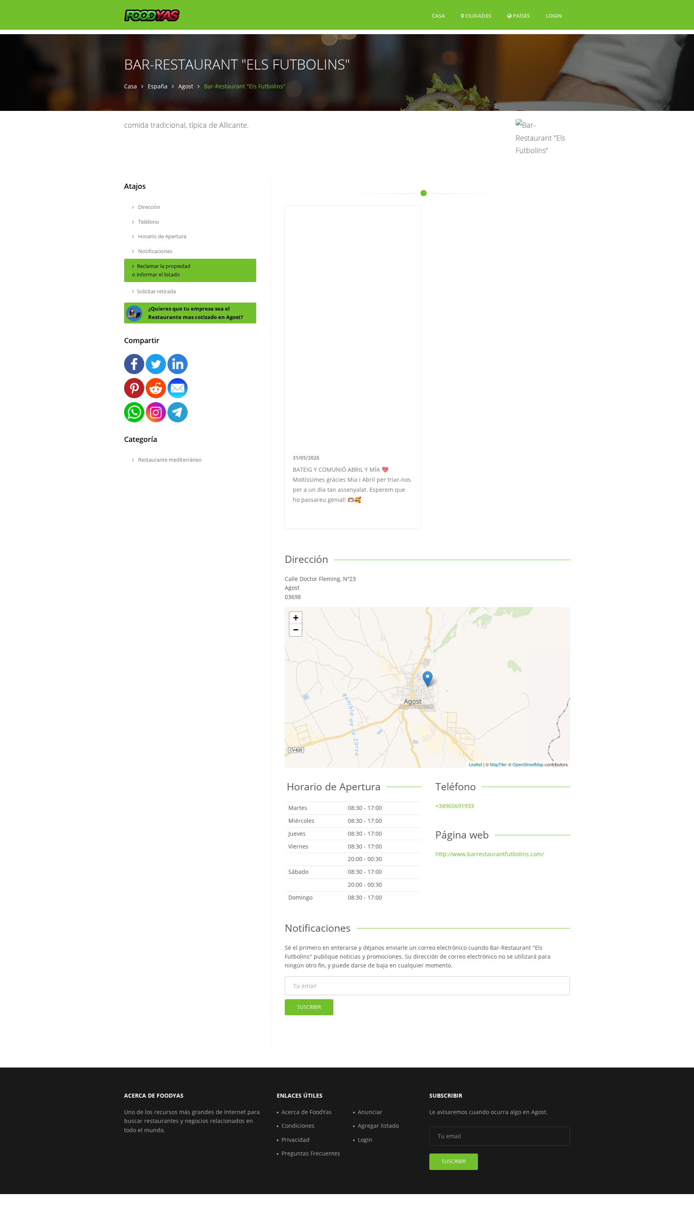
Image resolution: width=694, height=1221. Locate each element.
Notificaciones (154, 251)
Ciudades (477, 15)
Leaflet (475, 764)
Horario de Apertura (161, 236)
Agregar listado (378, 1125)
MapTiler (498, 764)
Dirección (148, 207)
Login (554, 15)
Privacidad (296, 1139)
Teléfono (148, 221)
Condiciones (298, 1125)
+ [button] (295, 618)
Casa (438, 15)
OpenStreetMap (527, 764)
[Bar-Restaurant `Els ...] (428, 679)
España (157, 86)
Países (521, 15)
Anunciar (370, 1112)
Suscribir (309, 1007)
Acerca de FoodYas (307, 1112)
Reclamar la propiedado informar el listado (161, 270)
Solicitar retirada (156, 291)
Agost (185, 86)
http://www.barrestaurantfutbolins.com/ (489, 854)
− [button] (295, 630)
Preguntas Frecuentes (311, 1153)
